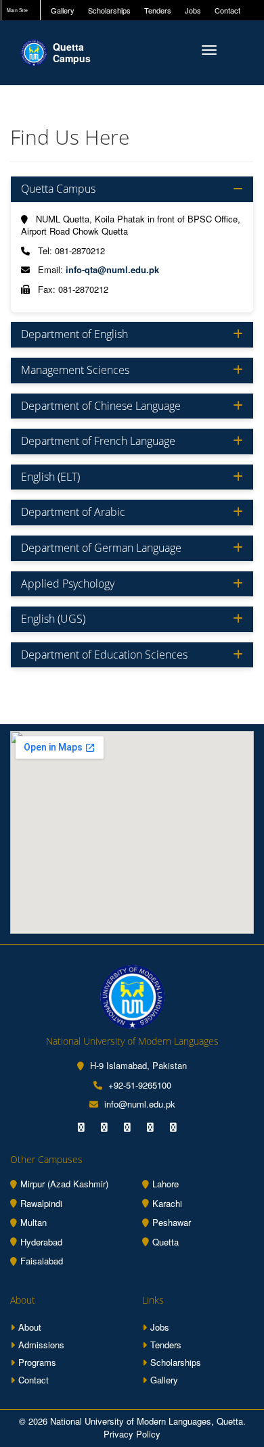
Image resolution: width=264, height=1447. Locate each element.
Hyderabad (41, 1242)
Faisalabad (41, 1261)
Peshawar (171, 1222)
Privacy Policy (132, 1433)
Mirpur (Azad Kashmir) (64, 1184)
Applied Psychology (67, 584)
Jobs (193, 10)
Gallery (62, 10)
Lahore (165, 1184)
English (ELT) (50, 477)
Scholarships (109, 10)
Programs (37, 1362)
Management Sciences (75, 370)
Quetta (165, 1242)
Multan (33, 1222)
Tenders (157, 10)
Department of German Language (101, 548)
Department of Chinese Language (101, 406)
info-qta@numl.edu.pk (112, 269)
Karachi (167, 1203)
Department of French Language (98, 441)
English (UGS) (53, 619)
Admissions (41, 1344)
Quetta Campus (58, 189)
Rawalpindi (41, 1203)
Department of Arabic (73, 512)
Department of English (74, 335)
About (29, 1327)
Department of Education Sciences (104, 655)
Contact (227, 10)
